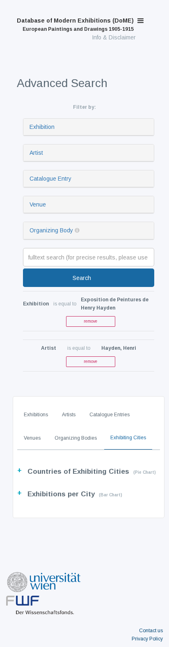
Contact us (151, 630)
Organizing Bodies (76, 438)
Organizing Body (51, 230)
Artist (36, 152)
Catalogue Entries (109, 415)
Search (82, 278)
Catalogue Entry (50, 178)
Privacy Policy (147, 639)
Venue (38, 204)
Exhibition (42, 127)
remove (90, 321)
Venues (32, 438)
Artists (68, 415)
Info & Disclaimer (114, 37)
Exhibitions (36, 415)
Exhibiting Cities (128, 438)
